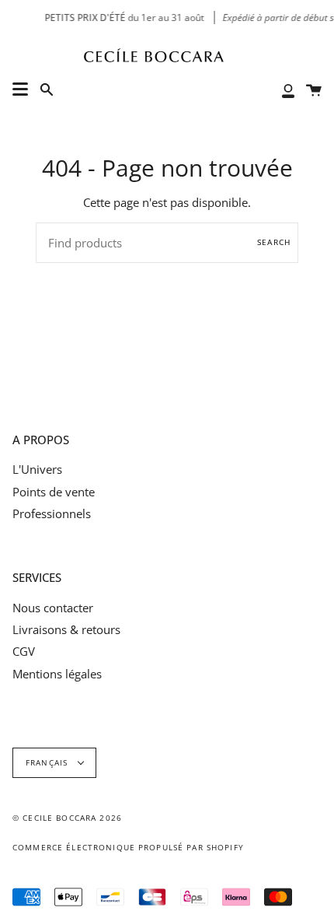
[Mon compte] (288, 90)
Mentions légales (57, 673)
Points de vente (53, 491)
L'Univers (37, 469)
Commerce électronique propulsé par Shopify (128, 848)
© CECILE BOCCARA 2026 (67, 818)
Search (274, 242)
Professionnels (51, 513)
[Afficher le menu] (20, 89)
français (48, 763)
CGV (23, 651)
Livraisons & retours (66, 629)
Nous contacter (52, 607)
